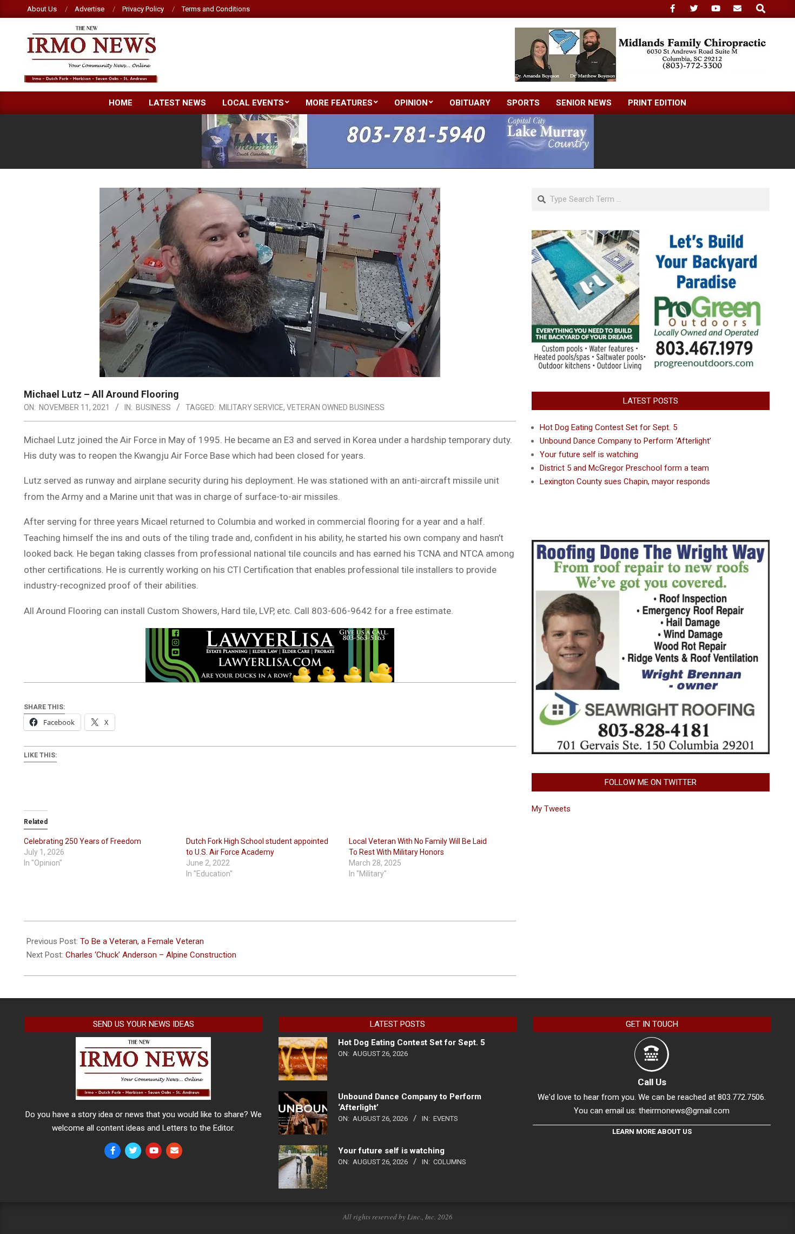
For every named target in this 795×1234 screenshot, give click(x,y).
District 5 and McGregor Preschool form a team (624, 468)
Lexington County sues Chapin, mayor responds (625, 481)
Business (153, 407)
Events (445, 1118)
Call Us (652, 1082)
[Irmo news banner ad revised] (269, 635)
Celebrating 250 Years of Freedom (82, 841)
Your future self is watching (589, 454)
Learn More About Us (652, 1131)
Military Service (251, 407)
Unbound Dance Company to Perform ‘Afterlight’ (625, 441)
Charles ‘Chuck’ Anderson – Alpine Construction (150, 955)
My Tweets (551, 809)
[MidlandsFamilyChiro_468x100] (641, 32)
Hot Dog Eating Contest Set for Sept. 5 (608, 427)
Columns (449, 1162)
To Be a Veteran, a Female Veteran (142, 941)
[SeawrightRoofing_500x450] (651, 546)
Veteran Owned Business (336, 407)
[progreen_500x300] (651, 236)
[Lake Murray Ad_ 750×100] (398, 119)
